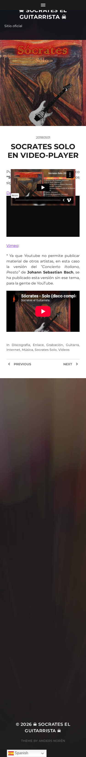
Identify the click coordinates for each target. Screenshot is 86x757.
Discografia (21, 345)
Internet (13, 350)
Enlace (38, 345)
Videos (63, 350)
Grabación (54, 345)
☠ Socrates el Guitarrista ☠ (43, 13)
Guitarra (72, 345)
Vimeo (12, 245)
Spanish (21, 753)
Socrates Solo (46, 350)
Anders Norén (52, 741)
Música (27, 350)
